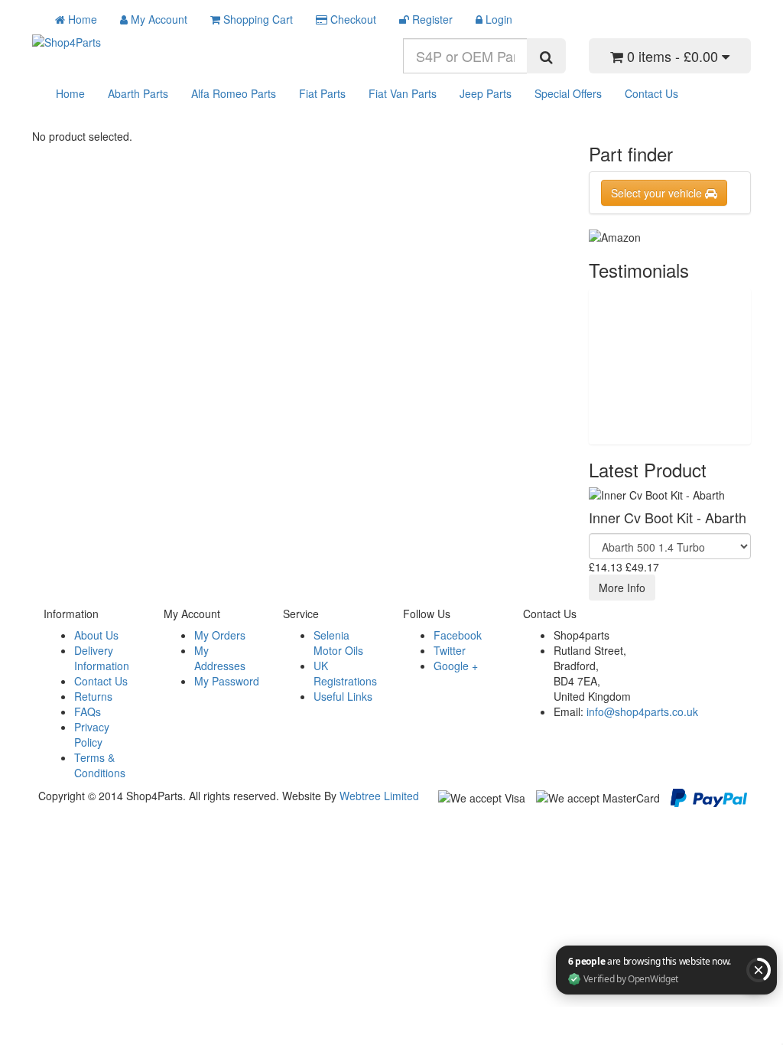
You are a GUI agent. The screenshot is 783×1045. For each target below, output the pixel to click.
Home (70, 93)
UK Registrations (345, 673)
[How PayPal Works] (709, 796)
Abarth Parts (138, 93)
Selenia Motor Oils (338, 642)
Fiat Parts (322, 93)
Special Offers (568, 93)
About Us (96, 635)
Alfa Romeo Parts (233, 93)
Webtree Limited (379, 795)
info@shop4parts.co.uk (642, 711)
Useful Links (343, 696)
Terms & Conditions (99, 765)
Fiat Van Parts (403, 93)
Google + (456, 665)
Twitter (450, 650)
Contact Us (651, 93)
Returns (93, 696)
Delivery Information (101, 658)
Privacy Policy (91, 734)
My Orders (219, 635)
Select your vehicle (658, 192)
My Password (226, 681)
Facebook (458, 635)
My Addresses (219, 658)
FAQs (87, 711)
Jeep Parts (486, 93)
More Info (622, 587)
